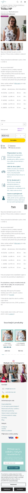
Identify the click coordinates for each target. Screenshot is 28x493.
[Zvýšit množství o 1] (24, 136)
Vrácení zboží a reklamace (9, 413)
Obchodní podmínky (7, 411)
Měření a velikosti (6, 430)
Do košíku (13, 140)
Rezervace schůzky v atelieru (10, 408)
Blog (2, 420)
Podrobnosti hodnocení (8, 14)
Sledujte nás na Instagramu (14, 363)
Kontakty (4, 417)
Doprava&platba (6, 404)
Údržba (3, 428)
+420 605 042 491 (10, 392)
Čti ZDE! (11, 295)
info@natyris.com (10, 388)
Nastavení (13, 484)
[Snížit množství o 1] (17, 136)
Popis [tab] (13, 207)
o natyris (11, 314)
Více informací (13, 480)
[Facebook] (3, 396)
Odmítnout (7, 489)
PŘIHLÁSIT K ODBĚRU (13, 468)
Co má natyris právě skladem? (10, 406)
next (25, 334)
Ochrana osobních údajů (8, 415)
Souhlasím (20, 489)
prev (1, 334)
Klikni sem (17, 83)
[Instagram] (7, 396)
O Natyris (4, 427)
